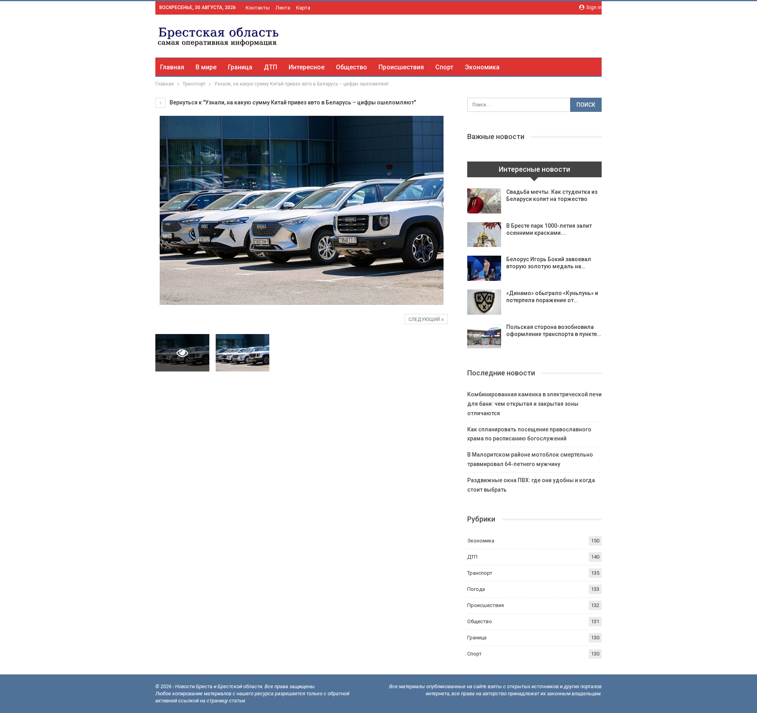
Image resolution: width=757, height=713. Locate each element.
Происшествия (401, 67)
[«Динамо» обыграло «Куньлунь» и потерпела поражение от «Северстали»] (484, 302)
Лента (283, 8)
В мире (206, 67)
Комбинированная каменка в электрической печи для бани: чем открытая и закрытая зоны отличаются (534, 403)
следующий (424, 319)
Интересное (306, 67)
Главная (172, 67)
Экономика (482, 67)
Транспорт (479, 573)
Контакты (258, 8)
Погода (476, 589)
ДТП (270, 67)
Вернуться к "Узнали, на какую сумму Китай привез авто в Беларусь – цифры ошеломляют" (292, 102)
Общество (351, 67)
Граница (240, 67)
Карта (303, 8)
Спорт (444, 67)
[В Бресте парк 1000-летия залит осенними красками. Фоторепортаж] (484, 234)
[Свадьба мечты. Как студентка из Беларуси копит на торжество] (484, 201)
